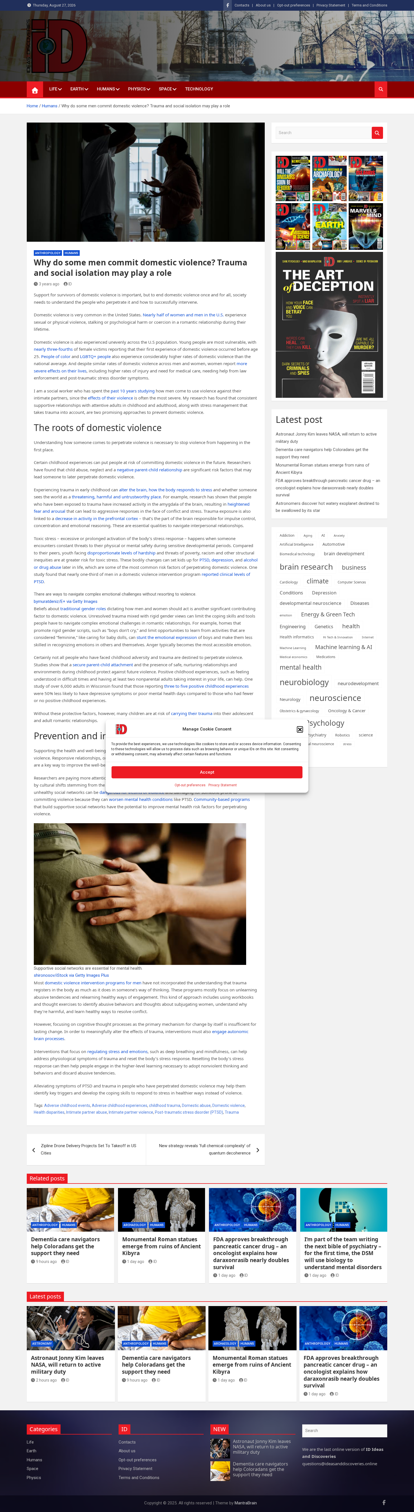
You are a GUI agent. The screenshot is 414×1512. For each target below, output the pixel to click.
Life (53, 89)
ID (70, 284)
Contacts (242, 5)
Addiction (287, 535)
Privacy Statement (222, 785)
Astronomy (42, 1344)
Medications (325, 656)
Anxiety (339, 535)
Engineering (293, 626)
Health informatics (297, 637)
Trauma (232, 1112)
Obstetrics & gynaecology (299, 711)
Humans (106, 89)
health (351, 626)
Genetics (324, 626)
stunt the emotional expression (167, 637)
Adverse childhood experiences (119, 1105)
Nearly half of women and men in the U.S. (183, 315)
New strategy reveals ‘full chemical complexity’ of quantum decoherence (205, 1149)
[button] (300, 729)
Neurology (290, 699)
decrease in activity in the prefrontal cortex (96, 518)
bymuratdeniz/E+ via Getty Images (65, 601)
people (104, 356)
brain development (344, 553)
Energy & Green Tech (328, 614)
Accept (207, 772)
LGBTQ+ (88, 356)
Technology (199, 89)
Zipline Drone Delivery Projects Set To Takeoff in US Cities (88, 1149)
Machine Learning (293, 648)
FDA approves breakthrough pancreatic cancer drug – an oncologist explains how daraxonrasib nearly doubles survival (328, 488)
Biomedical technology (297, 554)
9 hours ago (46, 1261)
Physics (137, 89)
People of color (55, 356)
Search (377, 133)
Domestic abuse (196, 1105)
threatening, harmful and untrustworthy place (116, 496)
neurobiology (304, 682)
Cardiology (289, 582)
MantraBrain (246, 1503)
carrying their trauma (191, 713)
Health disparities (49, 1112)
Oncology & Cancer (347, 710)
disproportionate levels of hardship (121, 553)
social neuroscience (318, 743)
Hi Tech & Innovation (338, 637)
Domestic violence (228, 1105)
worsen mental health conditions (141, 799)
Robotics (342, 735)
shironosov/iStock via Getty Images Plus (71, 975)
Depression (324, 593)
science (366, 735)
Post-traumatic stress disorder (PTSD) (189, 1112)
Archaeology (135, 1225)
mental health (301, 667)
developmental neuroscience (310, 603)
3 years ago (49, 284)
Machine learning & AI (343, 647)
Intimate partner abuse (86, 1112)
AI (323, 535)
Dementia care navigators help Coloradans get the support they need (65, 1246)
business (354, 567)
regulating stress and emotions (117, 1051)
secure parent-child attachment (103, 664)
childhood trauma (164, 1105)
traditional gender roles (83, 608)
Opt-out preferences (190, 785)
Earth (77, 89)
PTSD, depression (216, 560)
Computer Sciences (352, 582)
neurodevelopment (358, 683)
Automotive (333, 544)
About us (263, 5)
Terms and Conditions (369, 5)
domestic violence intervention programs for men (93, 982)
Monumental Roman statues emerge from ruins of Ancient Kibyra (161, 1246)
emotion (286, 615)
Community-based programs (222, 799)
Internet (368, 637)
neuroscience (335, 697)
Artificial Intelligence (296, 544)
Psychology (324, 723)
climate (318, 581)
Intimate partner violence (131, 1112)
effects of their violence (110, 398)
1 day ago (135, 1261)
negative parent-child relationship (149, 469)
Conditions (291, 592)
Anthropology (48, 253)
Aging (308, 535)
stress (347, 744)
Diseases (359, 603)
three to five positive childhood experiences (206, 686)
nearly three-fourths (53, 349)
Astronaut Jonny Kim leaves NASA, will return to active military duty (67, 1364)
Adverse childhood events (67, 1105)
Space (165, 89)
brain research (306, 566)
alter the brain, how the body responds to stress (165, 489)
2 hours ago (46, 1380)
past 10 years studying (133, 391)
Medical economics (293, 657)
